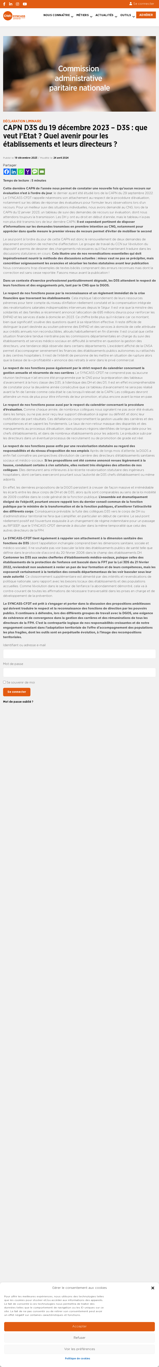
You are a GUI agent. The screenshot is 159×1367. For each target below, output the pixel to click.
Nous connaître (56, 15)
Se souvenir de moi (21, 682)
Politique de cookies (77, 1358)
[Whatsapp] (21, 172)
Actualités (104, 15)
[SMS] (35, 172)
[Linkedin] (14, 172)
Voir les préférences (79, 1349)
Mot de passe (13, 664)
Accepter (79, 1326)
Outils (125, 15)
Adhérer (146, 15)
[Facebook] (7, 172)
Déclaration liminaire (22, 121)
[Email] (42, 172)
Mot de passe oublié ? (18, 701)
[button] (153, 1288)
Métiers (82, 15)
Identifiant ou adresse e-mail (24, 645)
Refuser (80, 1337)
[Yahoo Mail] (28, 172)
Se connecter (143, 3)
